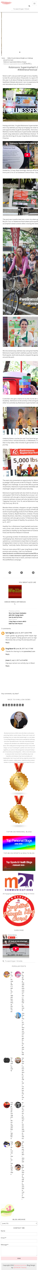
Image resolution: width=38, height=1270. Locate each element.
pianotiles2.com (29, 651)
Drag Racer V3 (10, 649)
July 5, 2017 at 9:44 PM (19, 660)
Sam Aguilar (10, 633)
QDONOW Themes (19, 1267)
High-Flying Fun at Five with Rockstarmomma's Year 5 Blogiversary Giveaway (23, 991)
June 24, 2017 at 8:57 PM (23, 633)
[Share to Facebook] (21, 572)
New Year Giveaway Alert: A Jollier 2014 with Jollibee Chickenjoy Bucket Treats (12, 991)
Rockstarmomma (20, 1265)
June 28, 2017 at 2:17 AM (24, 649)
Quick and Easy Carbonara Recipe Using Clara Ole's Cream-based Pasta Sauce (23, 1078)
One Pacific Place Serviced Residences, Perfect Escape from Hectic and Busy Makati (23, 1033)
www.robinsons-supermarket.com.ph (23, 555)
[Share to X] (9, 572)
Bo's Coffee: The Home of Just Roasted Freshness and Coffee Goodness (23, 1120)
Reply (7, 642)
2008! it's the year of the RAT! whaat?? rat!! (23, 1151)
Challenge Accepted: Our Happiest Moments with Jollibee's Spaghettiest (12, 1120)
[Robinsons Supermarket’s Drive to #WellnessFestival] (33, 572)
